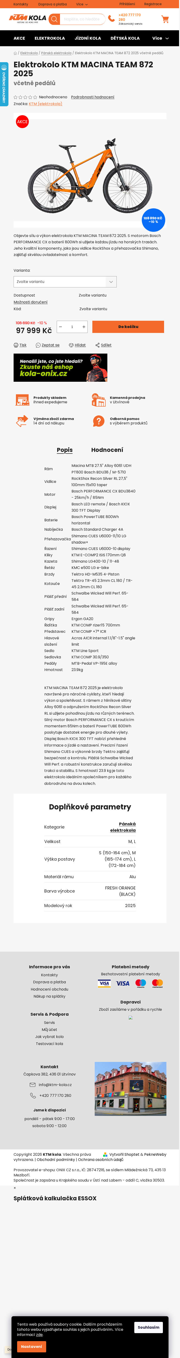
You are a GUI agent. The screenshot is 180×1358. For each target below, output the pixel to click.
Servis (49, 1022)
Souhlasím (148, 1327)
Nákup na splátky (49, 996)
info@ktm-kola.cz (55, 1084)
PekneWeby (155, 1154)
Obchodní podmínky (56, 1159)
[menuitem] (19, 38)
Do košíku (128, 326)
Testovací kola (49, 1043)
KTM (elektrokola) (45, 104)
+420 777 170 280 (130, 17)
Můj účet (49, 1029)
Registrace (153, 4)
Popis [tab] (65, 450)
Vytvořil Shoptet (124, 1154)
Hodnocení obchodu (49, 989)
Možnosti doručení (31, 302)
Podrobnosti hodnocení (92, 97)
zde (39, 1334)
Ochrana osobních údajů (100, 1159)
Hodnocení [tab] (107, 450)
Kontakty (21, 4)
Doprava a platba (52, 4)
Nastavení (31, 1346)
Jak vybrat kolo (49, 1036)
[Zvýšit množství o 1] (83, 327)
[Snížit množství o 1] (60, 327)
